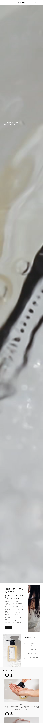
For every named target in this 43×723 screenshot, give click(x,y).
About (8, 627)
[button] (2, 2)
